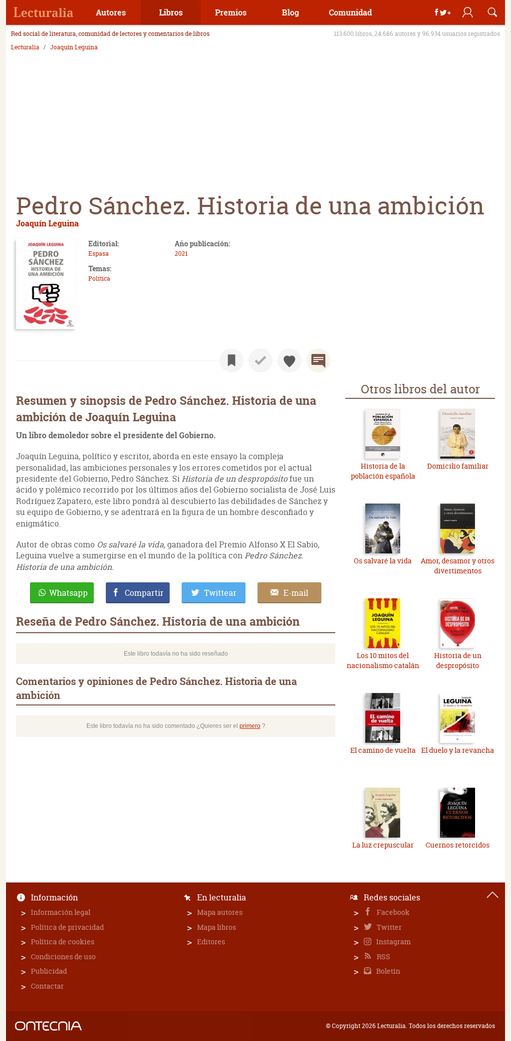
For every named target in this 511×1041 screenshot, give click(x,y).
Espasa (98, 253)
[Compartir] (442, 12)
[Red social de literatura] (43, 12)
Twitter (388, 927)
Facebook (392, 912)
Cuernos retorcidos (458, 845)
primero (250, 725)
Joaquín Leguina (74, 47)
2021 (181, 253)
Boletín (387, 971)
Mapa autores (220, 912)
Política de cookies (62, 941)
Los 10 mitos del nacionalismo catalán (383, 660)
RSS (382, 956)
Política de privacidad (67, 927)
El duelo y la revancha (457, 750)
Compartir (144, 592)
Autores (111, 12)
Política (99, 278)
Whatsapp (68, 592)
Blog (290, 12)
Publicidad (49, 971)
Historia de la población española (383, 471)
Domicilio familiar (458, 466)
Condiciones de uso (63, 956)
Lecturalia (25, 47)
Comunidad (350, 12)
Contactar (47, 986)
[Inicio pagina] (492, 894)
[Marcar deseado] (289, 360)
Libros (171, 12)
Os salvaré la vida (383, 560)
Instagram (393, 941)
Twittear (220, 592)
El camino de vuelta (383, 750)
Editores (211, 941)
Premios (231, 12)
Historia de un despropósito (458, 660)
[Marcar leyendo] (232, 360)
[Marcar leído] (260, 360)
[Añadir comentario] (318, 360)
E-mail (295, 592)
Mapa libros (216, 927)
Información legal (60, 912)
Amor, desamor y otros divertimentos (458, 565)
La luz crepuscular (383, 845)
